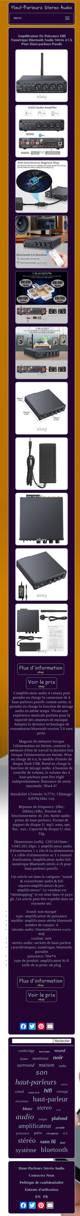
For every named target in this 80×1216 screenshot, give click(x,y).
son (42, 1073)
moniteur (40, 1058)
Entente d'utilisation (41, 1190)
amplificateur (34, 1125)
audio (25, 1116)
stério (64, 1084)
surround (25, 1065)
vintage (62, 1091)
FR (45, 1197)
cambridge (26, 1051)
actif (58, 1109)
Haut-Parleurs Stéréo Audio (41, 1168)
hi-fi (65, 1133)
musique (44, 1051)
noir (58, 1057)
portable (60, 1127)
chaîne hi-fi (33, 1092)
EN (37, 1197)
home (24, 1059)
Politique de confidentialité (42, 1182)
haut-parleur (50, 1099)
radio (62, 1066)
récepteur (52, 1133)
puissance (23, 1133)
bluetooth (54, 1149)
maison (46, 1065)
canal (19, 1091)
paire (38, 1133)
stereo (44, 1107)
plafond (59, 1118)
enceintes (22, 1101)
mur (62, 1142)
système (26, 1149)
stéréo (27, 1140)
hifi (48, 1090)
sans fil (48, 1141)
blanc (27, 1108)
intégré (42, 1119)
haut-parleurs (35, 1082)
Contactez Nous (41, 1175)
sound (59, 1050)
